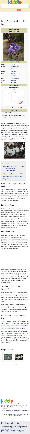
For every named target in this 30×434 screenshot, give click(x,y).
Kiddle (2, 430)
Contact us (23, 430)
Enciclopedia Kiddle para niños (8, 431)
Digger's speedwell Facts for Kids (9, 410)
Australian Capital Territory (13, 328)
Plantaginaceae (15, 78)
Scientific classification (14, 62)
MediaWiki (9, 429)
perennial (21, 127)
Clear (25, 6)
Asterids (13, 73)
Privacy (17, 430)
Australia (10, 127)
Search (27, 5)
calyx (19, 246)
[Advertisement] (15, 15)
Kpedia (19, 10)
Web (6, 10)
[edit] (25, 61)
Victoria (24, 328)
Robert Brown (4, 296)
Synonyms (14, 110)
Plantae (13, 64)
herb (25, 127)
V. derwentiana (8, 335)
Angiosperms (14, 69)
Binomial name (14, 85)
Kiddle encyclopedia (14, 404)
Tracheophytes (15, 66)
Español (23, 10)
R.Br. (14, 89)
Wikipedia (13, 427)
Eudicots (13, 71)
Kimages (14, 10)
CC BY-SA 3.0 (16, 425)
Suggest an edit (16, 415)
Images (9, 10)
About (12, 430)
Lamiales (13, 76)
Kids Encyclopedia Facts (6, 26)
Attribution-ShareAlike (6, 407)
